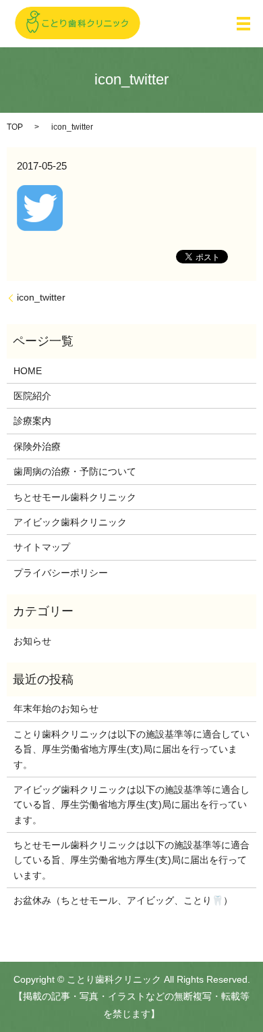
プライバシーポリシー (60, 572)
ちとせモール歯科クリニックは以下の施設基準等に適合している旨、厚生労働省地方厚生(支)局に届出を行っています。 (131, 860)
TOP (15, 127)
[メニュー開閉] (243, 23)
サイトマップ (41, 547)
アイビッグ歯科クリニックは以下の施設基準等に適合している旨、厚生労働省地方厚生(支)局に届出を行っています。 (131, 804)
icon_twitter (41, 297)
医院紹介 (32, 395)
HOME (27, 370)
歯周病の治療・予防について (74, 471)
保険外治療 (37, 446)
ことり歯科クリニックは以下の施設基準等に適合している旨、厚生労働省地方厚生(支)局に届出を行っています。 (131, 749)
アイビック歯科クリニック (70, 522)
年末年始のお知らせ (55, 708)
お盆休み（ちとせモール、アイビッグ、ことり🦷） (123, 900)
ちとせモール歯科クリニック (74, 497)
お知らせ (32, 641)
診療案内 (32, 420)
